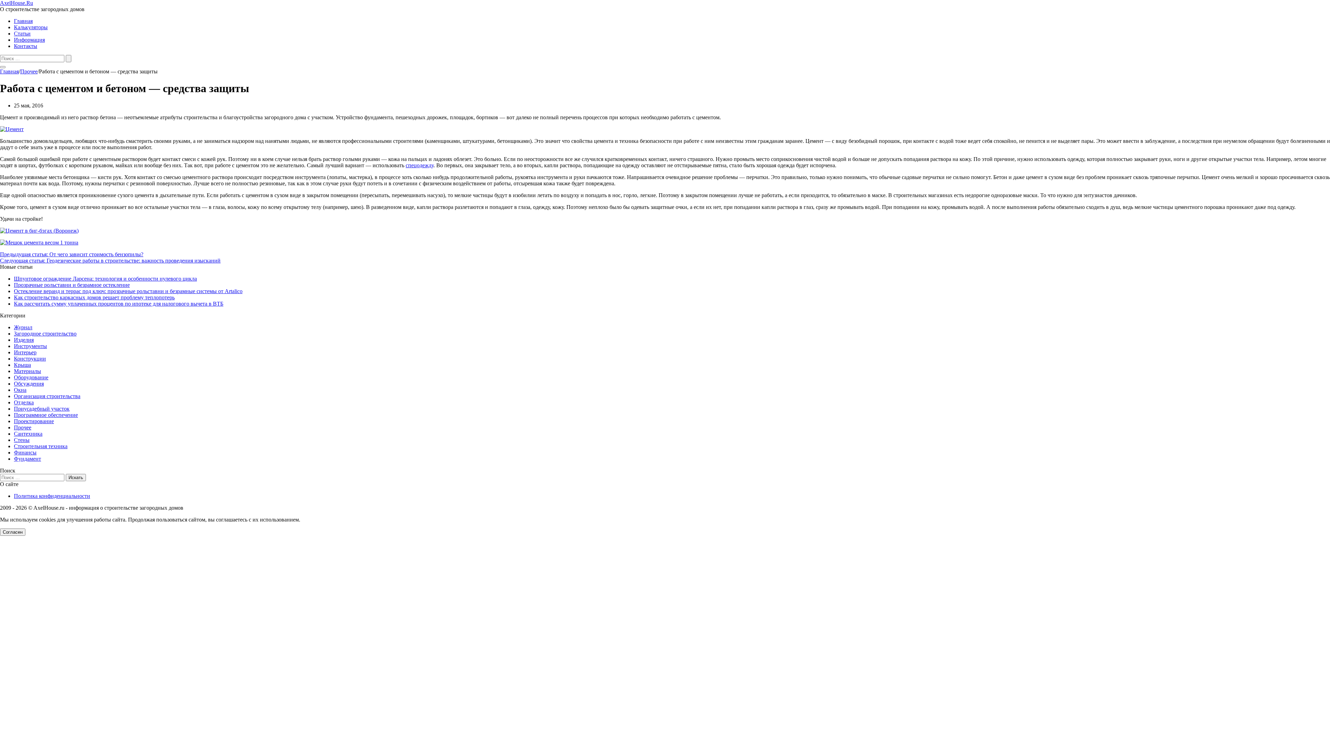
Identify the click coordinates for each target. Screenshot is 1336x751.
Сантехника (28, 434)
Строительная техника (40, 446)
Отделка (24, 402)
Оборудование (31, 377)
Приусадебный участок (42, 409)
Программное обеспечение (46, 415)
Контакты (25, 46)
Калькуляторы (31, 27)
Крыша (22, 365)
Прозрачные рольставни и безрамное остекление (72, 285)
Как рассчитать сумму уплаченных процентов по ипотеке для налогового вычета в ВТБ (118, 304)
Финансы (25, 452)
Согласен (13, 532)
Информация (29, 40)
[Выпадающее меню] (3, 67)
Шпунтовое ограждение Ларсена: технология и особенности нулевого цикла (105, 279)
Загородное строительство (45, 334)
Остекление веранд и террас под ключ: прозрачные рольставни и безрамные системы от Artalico (128, 291)
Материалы (27, 371)
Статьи (22, 34)
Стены (22, 440)
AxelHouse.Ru (16, 3)
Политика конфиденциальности (52, 496)
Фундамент (27, 459)
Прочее (22, 427)
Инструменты (30, 346)
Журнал (23, 327)
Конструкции (30, 359)
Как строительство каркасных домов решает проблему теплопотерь (94, 297)
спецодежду (420, 165)
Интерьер (25, 352)
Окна (20, 390)
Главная (23, 21)
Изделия (24, 340)
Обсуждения (29, 384)
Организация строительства (47, 396)
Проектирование (34, 421)
